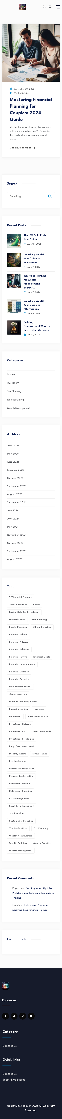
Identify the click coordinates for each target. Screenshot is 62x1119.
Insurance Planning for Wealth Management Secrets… (35, 282)
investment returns (20, 724)
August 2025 (14, 494)
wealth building (18, 843)
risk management (19, 798)
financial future (18, 657)
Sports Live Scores (13, 1079)
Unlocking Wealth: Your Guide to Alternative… (34, 305)
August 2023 (14, 559)
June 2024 (13, 519)
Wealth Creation (42, 843)
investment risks (42, 731)
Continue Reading (21, 148)
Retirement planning (20, 791)
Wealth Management (18, 408)
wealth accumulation (21, 836)
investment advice (38, 716)
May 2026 (13, 454)
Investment (13, 383)
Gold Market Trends (20, 687)
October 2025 (15, 478)
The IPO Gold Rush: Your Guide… (35, 237)
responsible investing (21, 776)
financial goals (41, 657)
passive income (17, 761)
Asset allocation (18, 604)
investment (15, 716)
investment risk (18, 731)
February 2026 (15, 470)
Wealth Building (21, 93)
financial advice (18, 634)
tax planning (41, 828)
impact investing (18, 709)
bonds (36, 604)
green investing (18, 694)
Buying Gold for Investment (24, 612)
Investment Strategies (21, 739)
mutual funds (39, 754)
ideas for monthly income (23, 701)
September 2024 (16, 502)
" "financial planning (20, 597)
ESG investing (39, 619)
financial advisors (19, 649)
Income (11, 374)
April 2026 (13, 462)
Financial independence (22, 664)
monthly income (17, 754)
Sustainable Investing (21, 821)
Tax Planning (14, 391)
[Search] (52, 193)
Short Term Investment (21, 806)
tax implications (18, 828)
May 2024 (13, 527)
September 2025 (16, 486)
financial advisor (18, 642)
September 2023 (16, 551)
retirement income (19, 783)
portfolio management (21, 769)
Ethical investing (42, 627)
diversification (17, 619)
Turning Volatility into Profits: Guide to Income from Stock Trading (33, 893)
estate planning (18, 627)
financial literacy (19, 672)
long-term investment (21, 746)
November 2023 (16, 535)
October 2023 (15, 543)
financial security (19, 679)
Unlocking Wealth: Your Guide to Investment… (34, 259)
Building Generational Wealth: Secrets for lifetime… (37, 326)
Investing (39, 709)
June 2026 (13, 446)
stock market (16, 813)
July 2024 (13, 511)
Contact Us (9, 1046)
